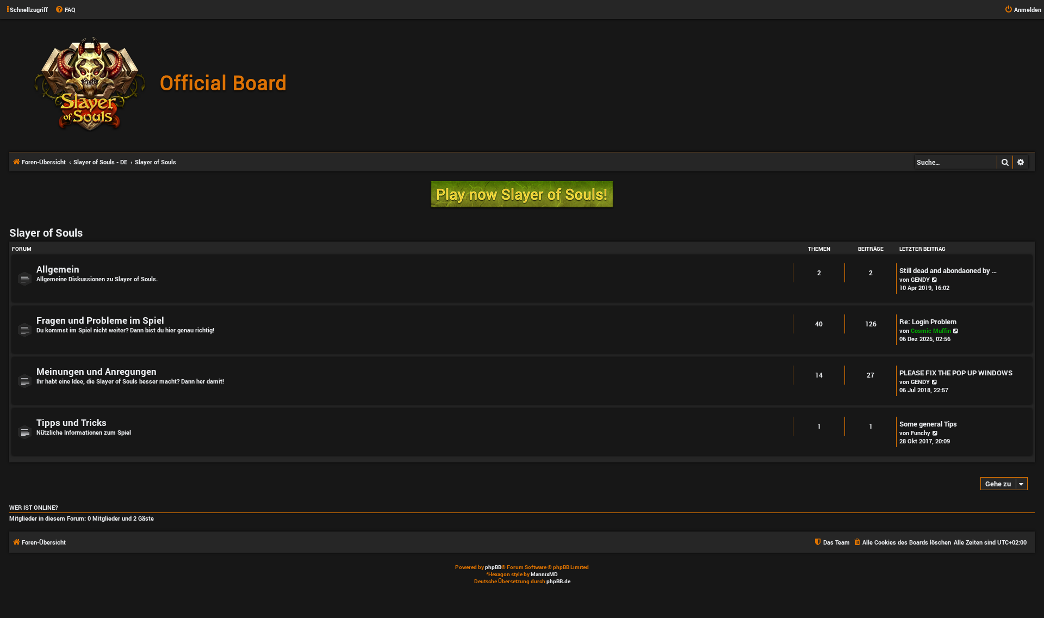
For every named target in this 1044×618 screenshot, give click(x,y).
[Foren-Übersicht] (166, 85)
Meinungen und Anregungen (96, 371)
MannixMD (544, 574)
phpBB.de (558, 581)
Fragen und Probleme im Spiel (100, 320)
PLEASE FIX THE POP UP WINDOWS (955, 373)
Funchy (920, 433)
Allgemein (57, 269)
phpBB (493, 567)
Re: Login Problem (927, 321)
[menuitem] (65, 9)
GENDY (920, 279)
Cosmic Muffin (931, 330)
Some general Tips (928, 424)
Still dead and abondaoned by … (948, 270)
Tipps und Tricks (71, 422)
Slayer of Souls (46, 232)
